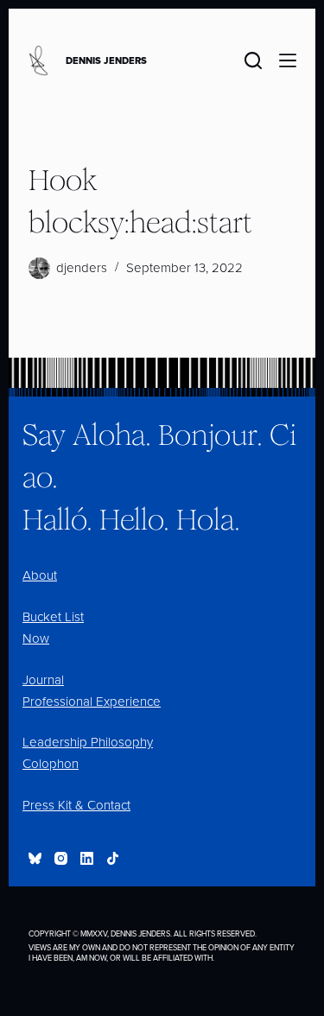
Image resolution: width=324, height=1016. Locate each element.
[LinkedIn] (86, 858)
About (39, 575)
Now (35, 638)
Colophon (50, 763)
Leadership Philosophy (87, 742)
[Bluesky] (35, 858)
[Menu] (287, 60)
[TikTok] (112, 858)
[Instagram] (60, 858)
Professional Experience (91, 701)
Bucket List (53, 616)
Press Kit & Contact (76, 805)
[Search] (253, 60)
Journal (43, 679)
